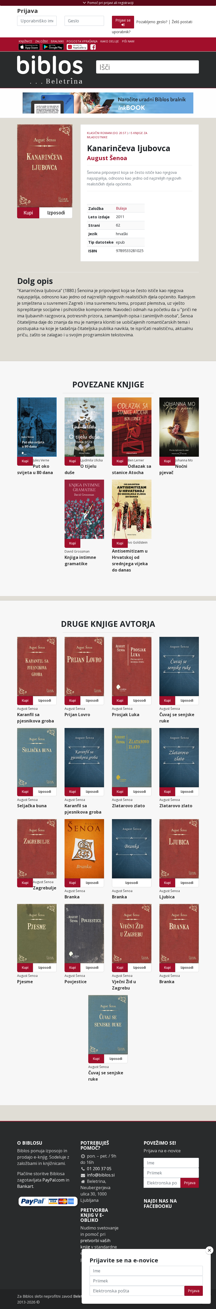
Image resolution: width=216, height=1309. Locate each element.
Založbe (41, 41)
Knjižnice (25, 41)
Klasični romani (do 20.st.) (107, 133)
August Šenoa (107, 158)
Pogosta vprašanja (82, 41)
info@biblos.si (101, 1175)
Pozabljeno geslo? (151, 21)
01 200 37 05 (99, 1169)
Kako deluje (109, 41)
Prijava (189, 1182)
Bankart (25, 1186)
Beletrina (81, 1296)
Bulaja (121, 208)
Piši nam (128, 41)
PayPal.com (53, 1180)
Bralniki (57, 41)
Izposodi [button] (56, 212)
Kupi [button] (28, 212)
